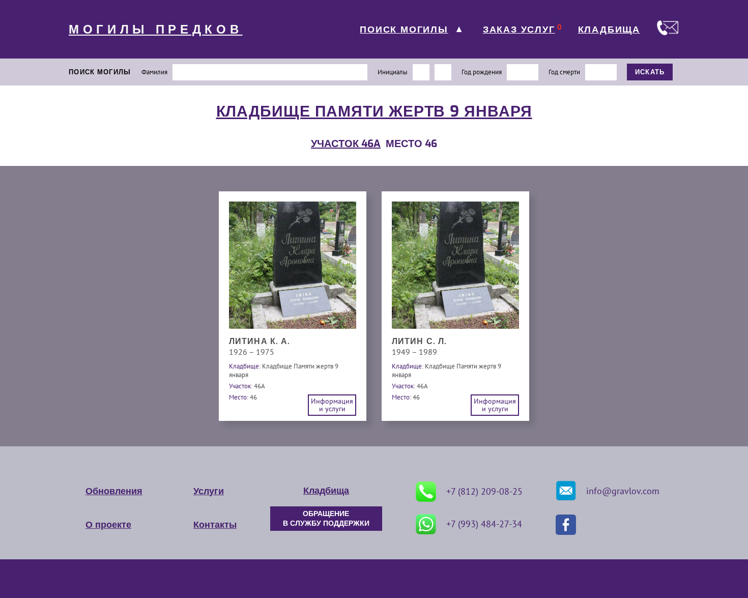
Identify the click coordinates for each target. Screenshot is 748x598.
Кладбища (326, 491)
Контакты (215, 525)
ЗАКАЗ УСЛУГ (519, 29)
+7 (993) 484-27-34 (484, 524)
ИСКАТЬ (650, 72)
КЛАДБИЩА (609, 29)
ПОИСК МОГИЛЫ (404, 29)
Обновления (113, 491)
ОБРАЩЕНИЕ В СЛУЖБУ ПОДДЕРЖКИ (326, 518)
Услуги (208, 491)
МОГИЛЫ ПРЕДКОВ (156, 29)
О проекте (108, 525)
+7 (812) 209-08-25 (484, 491)
